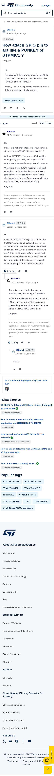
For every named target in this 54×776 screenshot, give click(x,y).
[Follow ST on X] (4, 742)
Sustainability (9, 569)
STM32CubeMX (10, 488)
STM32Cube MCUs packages (18, 508)
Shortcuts (7, 678)
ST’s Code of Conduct (13, 720)
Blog (5, 599)
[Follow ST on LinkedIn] (10, 741)
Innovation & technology (14, 576)
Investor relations (11, 561)
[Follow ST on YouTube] (29, 741)
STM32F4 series (33, 481)
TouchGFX (8, 495)
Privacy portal (29, 761)
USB (27, 501)
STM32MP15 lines (14, 100)
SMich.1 (11, 30)
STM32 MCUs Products (11, 412)
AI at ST (7, 662)
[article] (27, 172)
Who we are (9, 553)
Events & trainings (12, 654)
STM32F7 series (11, 501)
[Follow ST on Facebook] (23, 741)
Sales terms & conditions (34, 758)
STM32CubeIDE (32, 488)
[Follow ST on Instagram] (17, 741)
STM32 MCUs (7, 427)
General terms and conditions (17, 607)
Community (8, 639)
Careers (7, 584)
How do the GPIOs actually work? (18, 463)
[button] (3, 6)
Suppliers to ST (10, 592)
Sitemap (7, 685)
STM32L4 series (27, 495)
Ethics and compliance (14, 705)
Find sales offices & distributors (18, 631)
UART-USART (42, 501)
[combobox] (27, 13)
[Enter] (4, 13)
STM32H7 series (11, 481)
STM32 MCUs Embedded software (15, 442)
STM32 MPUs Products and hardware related (26, 21)
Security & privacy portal (15, 728)
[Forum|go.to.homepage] (20, 5)
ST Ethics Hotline (11, 712)
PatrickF (11, 131)
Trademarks (13, 761)
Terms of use (12, 758)
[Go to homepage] (9, 536)
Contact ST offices (12, 623)
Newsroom (8, 646)
